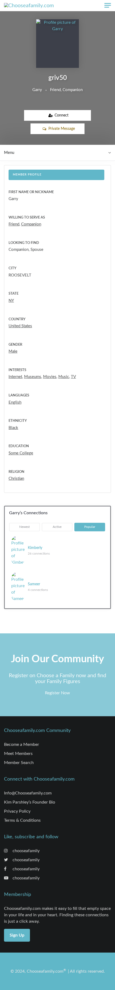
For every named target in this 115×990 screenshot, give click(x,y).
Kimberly (35, 548)
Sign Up (17, 935)
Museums (32, 377)
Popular (89, 526)
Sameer (34, 584)
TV (73, 377)
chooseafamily (25, 851)
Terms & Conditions (22, 820)
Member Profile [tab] (27, 174)
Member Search (19, 763)
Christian (16, 479)
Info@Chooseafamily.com (28, 793)
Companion (31, 224)
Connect (61, 115)
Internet (15, 377)
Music (63, 377)
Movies (49, 377)
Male (13, 351)
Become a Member (21, 744)
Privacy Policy (17, 811)
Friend (14, 224)
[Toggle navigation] (107, 5)
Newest (24, 526)
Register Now (57, 693)
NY (11, 301)
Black (13, 428)
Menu (9, 153)
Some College (21, 453)
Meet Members (18, 753)
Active (57, 526)
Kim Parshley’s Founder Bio (29, 802)
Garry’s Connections (28, 513)
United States (20, 326)
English (15, 402)
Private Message (61, 129)
